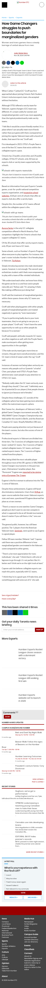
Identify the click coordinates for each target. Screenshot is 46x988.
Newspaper (28, 922)
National (5, 931)
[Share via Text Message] (22, 63)
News (4, 919)
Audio (26, 928)
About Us (27, 956)
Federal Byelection (9, 928)
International (7, 933)
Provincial (5, 926)
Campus (5, 922)
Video (26, 926)
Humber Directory (31, 940)
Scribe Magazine (30, 924)
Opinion (5, 966)
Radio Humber (30, 931)
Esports (19, 17)
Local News (6, 924)
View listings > (38, 779)
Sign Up (39, 630)
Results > (14, 897)
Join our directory (31, 942)
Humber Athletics (8, 946)
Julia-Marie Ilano (21, 53)
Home (4, 17)
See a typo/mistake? (10, 595)
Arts (3, 955)
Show (7, 717)
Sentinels (18, 531)
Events (27, 946)
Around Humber (30, 937)
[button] (41, 4)
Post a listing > (38, 782)
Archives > (32, 897)
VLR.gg (37, 492)
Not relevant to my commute (17, 889)
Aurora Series (7, 228)
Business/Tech (7, 935)
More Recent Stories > (35, 852)
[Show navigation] (4, 5)
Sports (11, 17)
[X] (23, 910)
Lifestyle (5, 959)
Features (5, 937)
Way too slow (11, 878)
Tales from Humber (9, 971)
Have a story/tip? (9, 599)
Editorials (5, 968)
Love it (8, 875)
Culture (5, 957)
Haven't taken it (12, 885)
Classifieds (29, 949)
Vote (23, 893)
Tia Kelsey (16, 261)
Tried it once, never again (16, 882)
